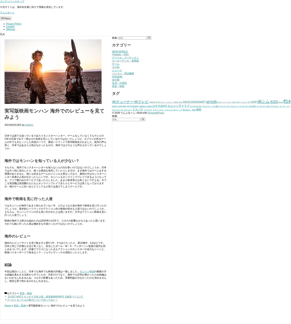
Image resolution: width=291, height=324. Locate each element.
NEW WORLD (120, 51)
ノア (180, 110)
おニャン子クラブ (178, 105)
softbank (142, 106)
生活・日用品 (119, 83)
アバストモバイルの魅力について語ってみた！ (32, 300)
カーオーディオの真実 (247, 106)
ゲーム (115, 64)
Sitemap (10, 29)
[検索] (149, 37)
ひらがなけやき (196, 106)
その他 (115, 67)
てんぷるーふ (7, 12)
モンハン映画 (87, 271)
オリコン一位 (225, 106)
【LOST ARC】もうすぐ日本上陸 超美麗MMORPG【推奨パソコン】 (45, 296)
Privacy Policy (13, 24)
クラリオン (274, 106)
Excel (281, 102)
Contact (10, 26)
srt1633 (149, 106)
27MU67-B (153, 102)
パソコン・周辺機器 (123, 73)
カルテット (234, 106)
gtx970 (114, 106)
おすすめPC (159, 105)
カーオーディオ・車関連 (125, 61)
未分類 (115, 80)
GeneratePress (156, 113)
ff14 (287, 101)
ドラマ (155, 110)
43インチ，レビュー (165, 102)
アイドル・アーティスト (125, 57)
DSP (254, 101)
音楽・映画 (26, 293)
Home (8, 305)
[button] (2, 34)
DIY (249, 102)
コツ (281, 106)
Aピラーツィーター (224, 102)
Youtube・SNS (120, 54)
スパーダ (119, 110)
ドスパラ (137, 109)
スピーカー (127, 110)
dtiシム (264, 101)
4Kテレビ (141, 102)
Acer (180, 102)
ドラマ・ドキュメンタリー (168, 110)
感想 (198, 109)
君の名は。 (187, 110)
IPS (128, 106)
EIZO (274, 102)
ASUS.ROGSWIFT (194, 101)
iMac (124, 106)
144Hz (175, 102)
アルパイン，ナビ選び (210, 106)
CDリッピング (242, 102)
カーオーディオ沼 (263, 106)
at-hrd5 (211, 102)
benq (234, 102)
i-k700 (120, 106)
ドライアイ (148, 110)
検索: (115, 116)
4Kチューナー (122, 102)
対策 (193, 110)
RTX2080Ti (134, 106)
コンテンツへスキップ (12, 1)
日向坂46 (117, 76)
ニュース (117, 70)
